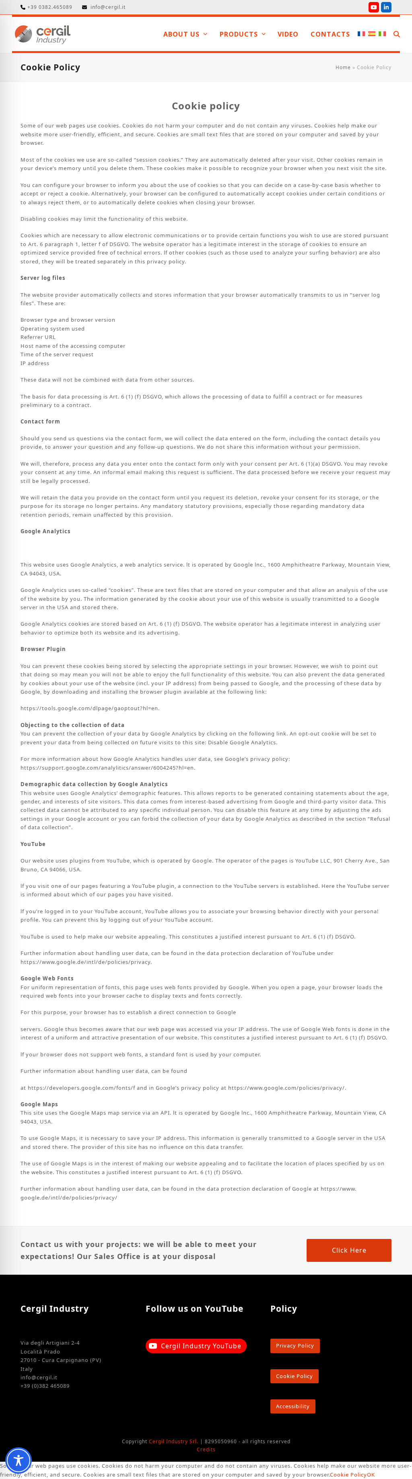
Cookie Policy (294, 1376)
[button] (396, 34)
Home (343, 67)
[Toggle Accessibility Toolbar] (18, 1460)
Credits (206, 1449)
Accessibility (293, 1406)
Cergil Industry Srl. (173, 1441)
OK (371, 1474)
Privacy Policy (295, 1345)
